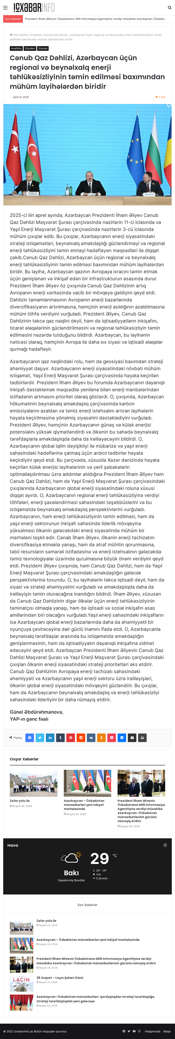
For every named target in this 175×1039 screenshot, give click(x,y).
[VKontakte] (91, 738)
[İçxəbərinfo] (34, 7)
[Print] (142, 738)
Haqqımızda (152, 1031)
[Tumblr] (60, 738)
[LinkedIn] (50, 738)
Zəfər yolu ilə (20, 801)
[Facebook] (29, 738)
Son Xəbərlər (87, 905)
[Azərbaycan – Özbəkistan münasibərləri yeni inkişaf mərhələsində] (87, 783)
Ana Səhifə (20, 35)
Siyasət (42, 48)
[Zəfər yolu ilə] (33, 783)
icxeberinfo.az (23, 1031)
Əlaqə (167, 1031)
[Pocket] (111, 738)
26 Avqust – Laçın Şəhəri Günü (45, 18)
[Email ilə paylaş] (132, 738)
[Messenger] (122, 738)
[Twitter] (40, 738)
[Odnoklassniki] (101, 738)
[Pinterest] (70, 738)
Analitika (35, 35)
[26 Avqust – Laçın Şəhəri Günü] (21, 984)
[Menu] (5, 9)
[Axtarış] (170, 9)
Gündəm (30, 48)
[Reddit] (81, 738)
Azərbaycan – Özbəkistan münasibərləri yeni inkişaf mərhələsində (84, 805)
